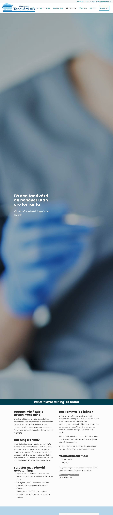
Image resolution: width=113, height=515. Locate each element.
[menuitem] (31, 8)
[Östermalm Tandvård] (18, 8)
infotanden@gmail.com (103, 1)
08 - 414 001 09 (86, 1)
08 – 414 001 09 (65, 477)
